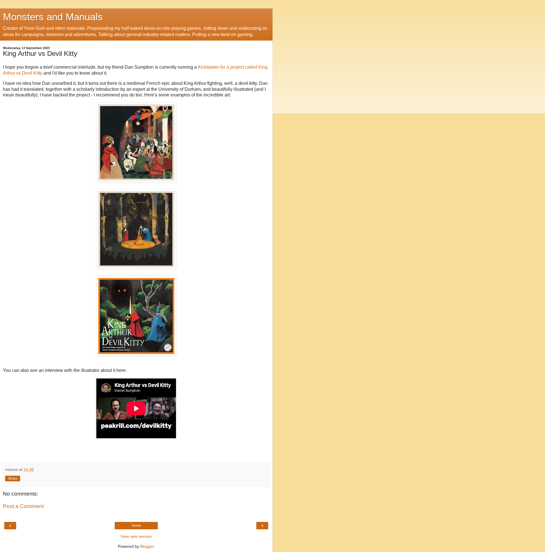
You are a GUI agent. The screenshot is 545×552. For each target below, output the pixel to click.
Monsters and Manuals (53, 16)
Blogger (147, 546)
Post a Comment (23, 506)
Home (136, 526)
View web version (136, 536)
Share (12, 479)
